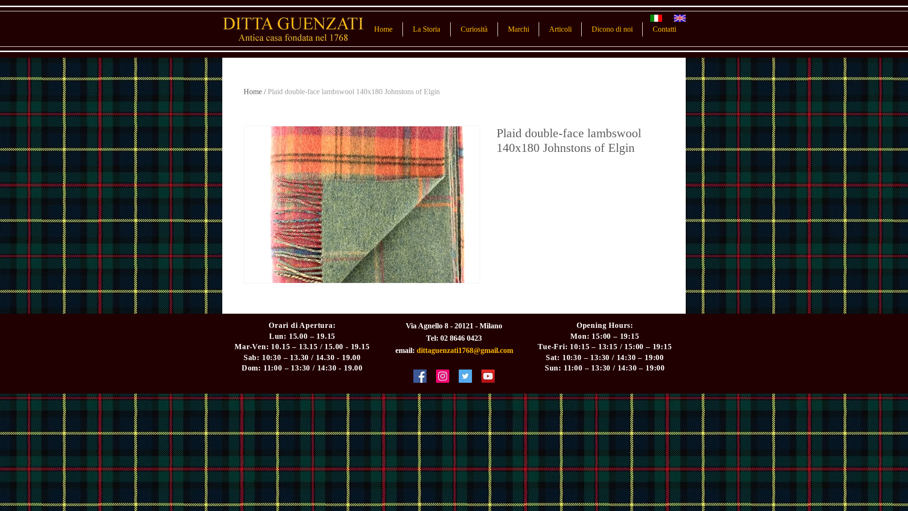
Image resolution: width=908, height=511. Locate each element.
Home (253, 92)
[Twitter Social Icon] (465, 376)
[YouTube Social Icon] (488, 376)
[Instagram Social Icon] (442, 376)
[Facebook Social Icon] (420, 376)
